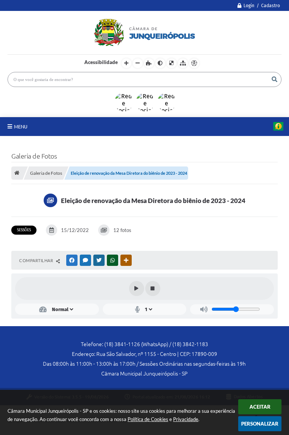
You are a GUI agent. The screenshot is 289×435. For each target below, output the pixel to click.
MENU (20, 126)
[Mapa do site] (183, 63)
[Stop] (152, 288)
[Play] (136, 288)
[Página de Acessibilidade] (194, 63)
